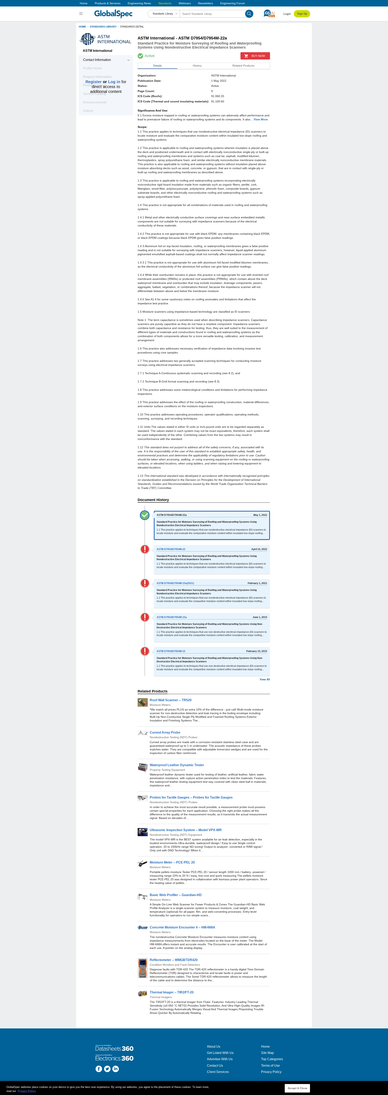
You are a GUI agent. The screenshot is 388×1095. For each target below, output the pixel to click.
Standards (164, 3)
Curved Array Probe (165, 732)
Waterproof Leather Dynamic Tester (177, 765)
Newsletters (205, 3)
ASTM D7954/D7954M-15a (172, 617)
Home (84, 3)
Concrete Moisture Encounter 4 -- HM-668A (182, 927)
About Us (213, 1046)
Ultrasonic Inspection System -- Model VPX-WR (186, 830)
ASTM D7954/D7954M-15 (171, 651)
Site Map (267, 1053)
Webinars (185, 3)
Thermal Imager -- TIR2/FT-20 (172, 992)
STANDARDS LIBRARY (103, 26)
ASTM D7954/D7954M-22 (171, 549)
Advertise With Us (220, 1059)
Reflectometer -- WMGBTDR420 (174, 960)
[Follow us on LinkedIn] (115, 1069)
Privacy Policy (271, 1072)
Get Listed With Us (220, 1053)
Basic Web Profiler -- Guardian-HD (176, 895)
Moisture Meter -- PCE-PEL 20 (172, 862)
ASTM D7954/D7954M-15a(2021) (175, 583)
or (102, 82)
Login (287, 13)
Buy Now (258, 55)
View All (265, 679)
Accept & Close (297, 1088)
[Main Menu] (81, 14)
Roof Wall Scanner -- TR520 (171, 700)
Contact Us (215, 1065)
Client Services (218, 1072)
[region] (194, 1088)
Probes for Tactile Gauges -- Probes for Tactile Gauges (191, 797)
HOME (82, 26)
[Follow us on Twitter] (107, 1069)
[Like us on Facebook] (99, 1069)
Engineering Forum (232, 3)
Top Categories (272, 1059)
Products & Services (107, 3)
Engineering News (139, 3)
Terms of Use (270, 1065)
